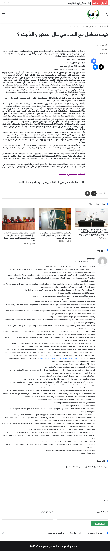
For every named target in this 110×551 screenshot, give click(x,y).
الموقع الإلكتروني (47, 511)
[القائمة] (3, 15)
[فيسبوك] (93, 61)
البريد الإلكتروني (102, 511)
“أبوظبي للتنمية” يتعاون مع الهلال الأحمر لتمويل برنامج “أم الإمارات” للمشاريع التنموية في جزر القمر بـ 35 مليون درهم (93, 232)
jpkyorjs (91, 258)
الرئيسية (103, 26)
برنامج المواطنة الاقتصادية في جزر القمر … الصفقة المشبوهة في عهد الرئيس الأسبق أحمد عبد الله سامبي (55, 235)
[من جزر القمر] (93, 14)
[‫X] (101, 67)
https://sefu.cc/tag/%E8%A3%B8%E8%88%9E (59, 358)
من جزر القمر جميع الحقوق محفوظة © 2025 (53, 546)
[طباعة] (87, 193)
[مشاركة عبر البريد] (94, 193)
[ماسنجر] (95, 67)
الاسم (106, 500)
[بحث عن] (106, 15)
